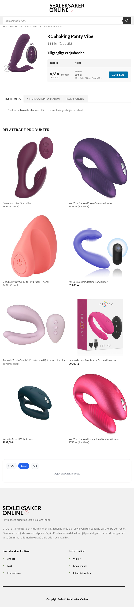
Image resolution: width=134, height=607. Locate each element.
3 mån (23, 465)
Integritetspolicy (82, 573)
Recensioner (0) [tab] (75, 98)
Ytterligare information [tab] (43, 98)
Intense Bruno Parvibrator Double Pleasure (92, 360)
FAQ (9, 565)
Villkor (77, 558)
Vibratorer (30, 26)
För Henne (16, 26)
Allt (35, 465)
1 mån (11, 465)
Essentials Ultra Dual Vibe (17, 203)
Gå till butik (118, 74)
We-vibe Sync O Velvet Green (18, 438)
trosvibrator (27, 110)
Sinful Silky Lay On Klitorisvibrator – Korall (26, 281)
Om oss (11, 558)
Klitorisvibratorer (51, 26)
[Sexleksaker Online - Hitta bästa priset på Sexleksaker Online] (67, 8)
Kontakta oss (14, 573)
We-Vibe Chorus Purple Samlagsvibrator (91, 203)
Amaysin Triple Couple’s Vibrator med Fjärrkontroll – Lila (34, 360)
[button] (5, 7)
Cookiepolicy (80, 565)
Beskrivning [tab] (13, 98)
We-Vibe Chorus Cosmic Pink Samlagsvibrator (94, 438)
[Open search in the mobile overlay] (67, 20)
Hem (5, 26)
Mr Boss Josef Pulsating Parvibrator (88, 281)
